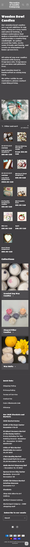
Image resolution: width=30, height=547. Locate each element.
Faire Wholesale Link (11, 403)
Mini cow (5, 226)
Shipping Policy (9, 386)
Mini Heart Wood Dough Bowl (21, 174)
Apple (17, 226)
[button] (2, 5)
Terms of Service (10, 394)
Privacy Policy (9, 390)
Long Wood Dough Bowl (6, 178)
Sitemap (6, 407)
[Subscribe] (24, 518)
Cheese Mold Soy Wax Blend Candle (21, 147)
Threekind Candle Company (14, 541)
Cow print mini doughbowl (7, 151)
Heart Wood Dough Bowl (6, 248)
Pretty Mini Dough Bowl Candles (6, 202)
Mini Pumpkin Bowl (20, 201)
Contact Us (7, 399)
